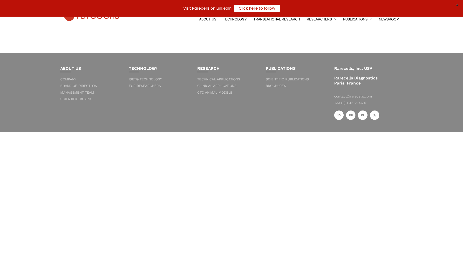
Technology (235, 19)
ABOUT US (70, 68)
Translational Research (276, 19)
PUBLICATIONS (355, 19)
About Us (207, 19)
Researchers (319, 19)
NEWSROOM (389, 19)
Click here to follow (257, 8)
